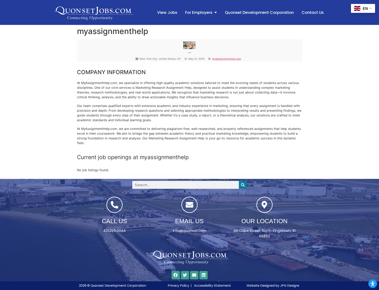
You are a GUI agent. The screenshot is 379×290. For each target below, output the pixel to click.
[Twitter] (185, 275)
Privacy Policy (178, 285)
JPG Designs (289, 285)
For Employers (198, 12)
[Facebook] (176, 275)
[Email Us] (189, 205)
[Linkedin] (203, 275)
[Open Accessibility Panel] (372, 283)
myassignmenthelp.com (226, 58)
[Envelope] (194, 275)
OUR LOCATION (264, 221)
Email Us (189, 221)
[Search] (243, 185)
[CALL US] (114, 205)
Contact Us (313, 12)
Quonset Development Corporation (259, 12)
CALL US (114, 221)
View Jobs (167, 12)
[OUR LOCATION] (264, 205)
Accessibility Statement (212, 285)
